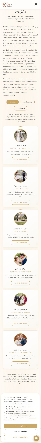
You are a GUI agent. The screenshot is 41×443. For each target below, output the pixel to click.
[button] (20, 136)
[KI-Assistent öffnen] (36, 438)
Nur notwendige (20, 431)
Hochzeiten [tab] (12, 102)
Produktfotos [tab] (20, 108)
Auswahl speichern (20, 437)
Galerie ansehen (20, 159)
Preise (21, 90)
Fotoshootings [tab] (27, 102)
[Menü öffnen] (36, 4)
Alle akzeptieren (21, 426)
